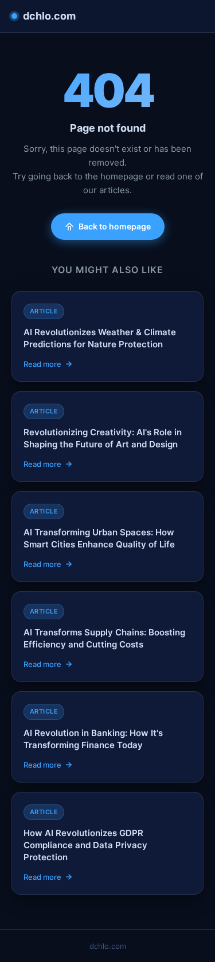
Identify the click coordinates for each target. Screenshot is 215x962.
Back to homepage (115, 226)
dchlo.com (49, 16)
